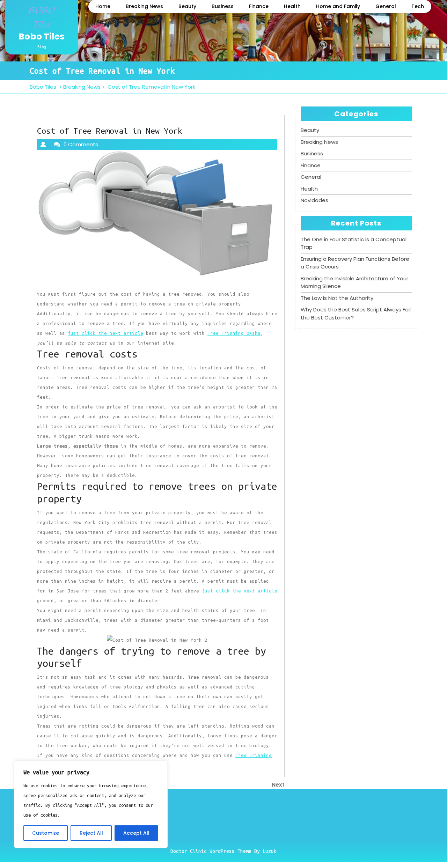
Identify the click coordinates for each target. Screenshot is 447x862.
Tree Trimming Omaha (234, 333)
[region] (91, 804)
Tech (417, 6)
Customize (45, 833)
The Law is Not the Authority (337, 298)
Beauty (187, 6)
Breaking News (144, 6)
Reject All (91, 833)
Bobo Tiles (42, 36)
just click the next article (105, 333)
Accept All (136, 833)
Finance (259, 6)
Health (292, 6)
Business (223, 6)
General (385, 6)
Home (102, 6)
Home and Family (338, 6)
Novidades (314, 200)
